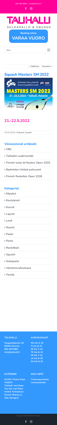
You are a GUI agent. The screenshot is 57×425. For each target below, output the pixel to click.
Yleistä (10, 274)
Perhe (9, 241)
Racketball (12, 247)
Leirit (9, 220)
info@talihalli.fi (35, 3)
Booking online (28, 36)
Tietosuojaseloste (40, 379)
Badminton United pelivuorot (23, 169)
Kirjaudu (37, 416)
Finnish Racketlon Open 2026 (24, 176)
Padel (9, 234)
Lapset (10, 214)
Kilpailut (20, 132)
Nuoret (10, 227)
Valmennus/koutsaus (18, 268)
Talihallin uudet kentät (19, 156)
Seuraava (46, 66)
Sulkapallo (12, 261)
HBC (9, 149)
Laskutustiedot (38, 382)
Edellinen (35, 66)
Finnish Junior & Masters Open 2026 (28, 162)
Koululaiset (13, 200)
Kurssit (10, 207)
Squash (28, 132)
